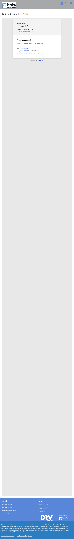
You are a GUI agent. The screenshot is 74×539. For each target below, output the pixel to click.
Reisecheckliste (7, 505)
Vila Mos (25, 14)
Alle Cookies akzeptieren (24, 536)
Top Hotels (16, 14)
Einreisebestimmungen (9, 510)
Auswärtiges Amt (7, 513)
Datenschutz (43, 505)
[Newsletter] (62, 4)
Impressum (43, 508)
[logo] (46, 518)
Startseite (5, 14)
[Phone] (66, 4)
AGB (40, 501)
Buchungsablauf (7, 507)
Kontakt (41, 511)
